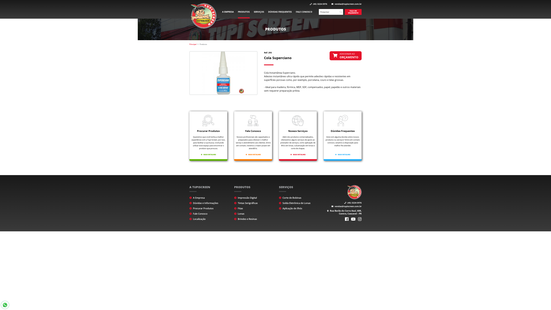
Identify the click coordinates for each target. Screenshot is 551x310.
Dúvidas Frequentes (280, 11)
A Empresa (228, 11)
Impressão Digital (247, 197)
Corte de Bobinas (291, 197)
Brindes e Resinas (247, 219)
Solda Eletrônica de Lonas (296, 203)
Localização (199, 219)
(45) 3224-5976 (319, 4)
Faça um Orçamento (353, 12)
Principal (192, 44)
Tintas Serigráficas (247, 203)
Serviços (259, 11)
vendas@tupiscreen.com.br (348, 4)
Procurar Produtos (203, 208)
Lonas (240, 213)
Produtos (244, 11)
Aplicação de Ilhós (292, 208)
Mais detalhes (209, 154)
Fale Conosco (304, 11)
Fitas (240, 208)
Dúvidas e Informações (205, 203)
